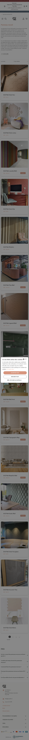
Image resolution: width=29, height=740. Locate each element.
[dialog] (14, 370)
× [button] (25, 359)
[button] (14, 380)
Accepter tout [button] (15, 372)
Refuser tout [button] (15, 376)
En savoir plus (10, 369)
